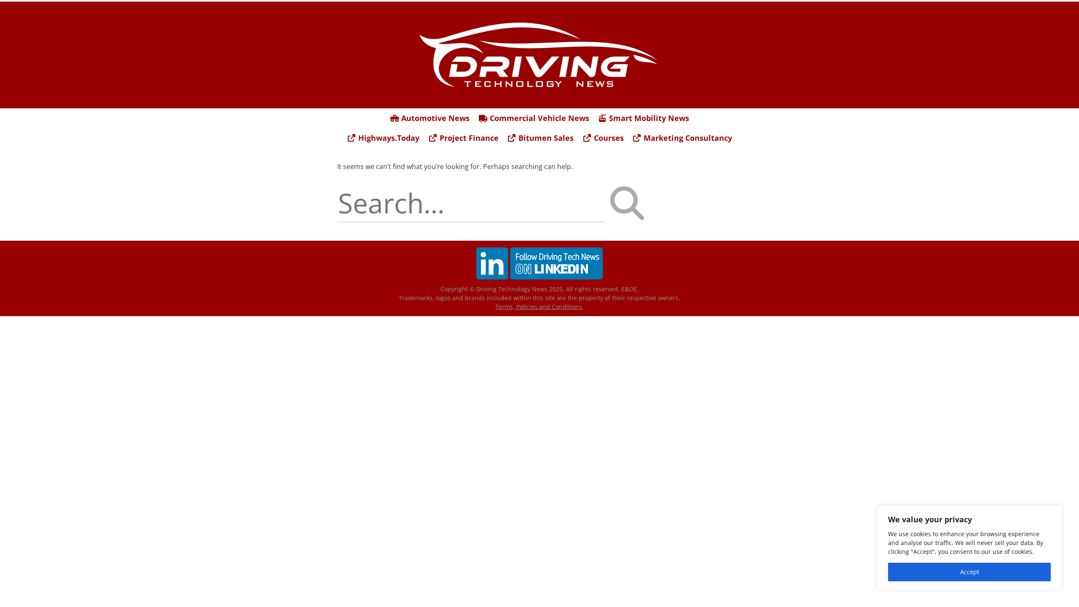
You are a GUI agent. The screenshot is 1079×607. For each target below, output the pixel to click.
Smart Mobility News (648, 118)
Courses (608, 138)
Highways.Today (387, 138)
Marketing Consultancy (686, 138)
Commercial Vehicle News (538, 118)
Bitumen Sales (545, 138)
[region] (969, 547)
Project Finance (468, 138)
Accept (969, 572)
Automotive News (434, 118)
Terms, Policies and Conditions (538, 307)
